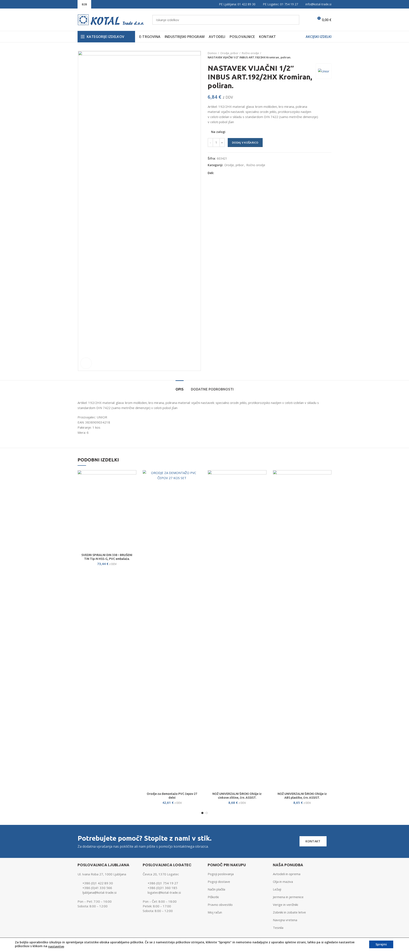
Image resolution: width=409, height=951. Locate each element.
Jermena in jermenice (288, 897)
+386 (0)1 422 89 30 (97, 883)
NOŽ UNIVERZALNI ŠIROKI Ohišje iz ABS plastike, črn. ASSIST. (302, 795)
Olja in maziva (283, 881)
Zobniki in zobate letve (289, 912)
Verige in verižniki (285, 904)
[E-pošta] (229, 173)
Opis (180, 389)
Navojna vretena (285, 920)
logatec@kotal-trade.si (164, 892)
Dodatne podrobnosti (212, 389)
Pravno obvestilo (220, 904)
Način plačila (216, 889)
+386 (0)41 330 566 (97, 888)
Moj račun (215, 912)
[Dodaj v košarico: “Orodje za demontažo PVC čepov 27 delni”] (198, 477)
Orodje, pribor (229, 53)
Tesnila (278, 927)
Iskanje (293, 20)
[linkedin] (240, 173)
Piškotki (213, 897)
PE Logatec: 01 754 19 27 (280, 4)
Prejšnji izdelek (321, 55)
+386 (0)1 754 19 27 (163, 883)
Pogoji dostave (219, 881)
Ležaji (277, 889)
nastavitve (56, 946)
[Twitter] (224, 173)
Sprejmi (381, 944)
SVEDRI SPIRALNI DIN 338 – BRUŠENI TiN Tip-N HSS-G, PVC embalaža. (106, 557)
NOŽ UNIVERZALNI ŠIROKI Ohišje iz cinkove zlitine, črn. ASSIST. (237, 795)
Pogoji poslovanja (221, 874)
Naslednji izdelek (329, 55)
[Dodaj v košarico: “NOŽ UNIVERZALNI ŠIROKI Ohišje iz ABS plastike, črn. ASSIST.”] (328, 477)
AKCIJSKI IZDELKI (318, 36)
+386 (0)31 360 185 (162, 888)
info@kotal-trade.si (318, 4)
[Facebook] (218, 173)
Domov (212, 53)
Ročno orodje (250, 53)
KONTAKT (313, 841)
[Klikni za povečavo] (86, 363)
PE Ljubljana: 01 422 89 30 (237, 4)
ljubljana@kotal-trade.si (99, 892)
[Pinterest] (234, 173)
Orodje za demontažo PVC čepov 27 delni (172, 795)
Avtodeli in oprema (286, 874)
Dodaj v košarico (245, 142)
